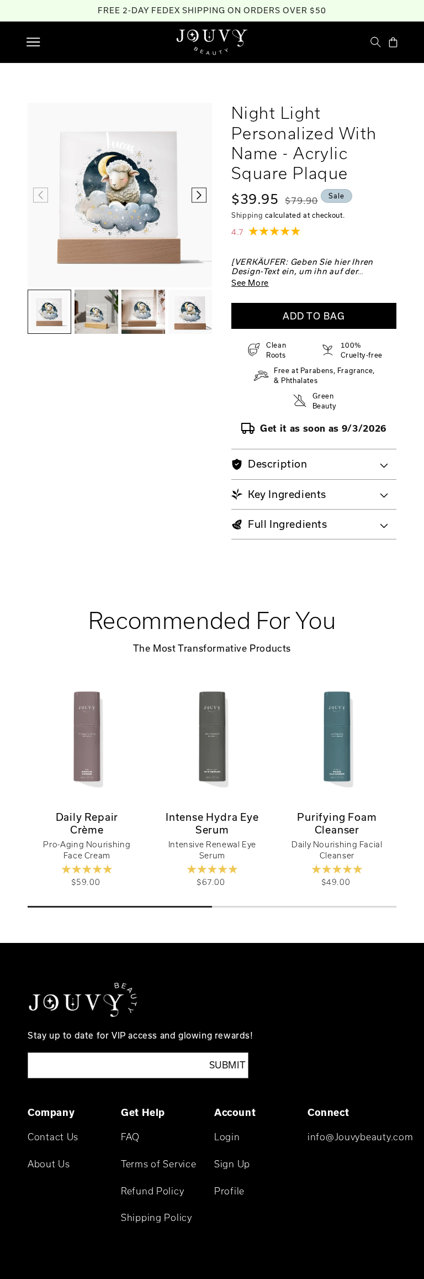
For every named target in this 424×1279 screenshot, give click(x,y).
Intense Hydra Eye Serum (212, 823)
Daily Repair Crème (87, 823)
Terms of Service (159, 1164)
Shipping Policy (156, 1217)
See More (250, 282)
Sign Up (232, 1164)
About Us (49, 1164)
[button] (33, 42)
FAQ (130, 1136)
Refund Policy (152, 1191)
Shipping (247, 215)
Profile (229, 1191)
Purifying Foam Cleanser (337, 823)
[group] (49, 312)
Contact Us (53, 1136)
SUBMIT (227, 1065)
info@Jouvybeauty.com (360, 1136)
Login (227, 1136)
